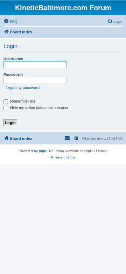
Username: (13, 59)
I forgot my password (22, 87)
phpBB (44, 151)
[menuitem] (11, 21)
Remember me (22, 101)
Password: (13, 74)
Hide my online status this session (38, 107)
